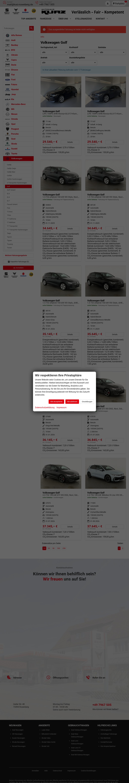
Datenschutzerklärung (45, 407)
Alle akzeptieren (56, 402)
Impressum (62, 407)
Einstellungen (87, 402)
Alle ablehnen (72, 402)
